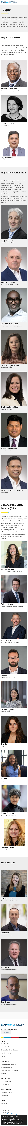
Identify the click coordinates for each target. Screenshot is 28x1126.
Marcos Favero (7, 675)
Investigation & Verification (9, 1070)
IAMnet (3, 1100)
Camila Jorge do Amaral (11, 365)
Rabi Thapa (5, 1002)
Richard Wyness (8, 282)
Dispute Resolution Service (9, 1050)
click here (19, 1123)
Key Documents (6, 1053)
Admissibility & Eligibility (8, 1064)
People (3, 1056)
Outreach (4, 1073)
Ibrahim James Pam (9, 88)
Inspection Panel (6, 1047)
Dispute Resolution (7, 1067)
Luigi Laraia (6, 932)
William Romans (7, 604)
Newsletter (4, 1095)
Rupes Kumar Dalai (9, 448)
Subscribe (5, 1032)
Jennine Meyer (7, 898)
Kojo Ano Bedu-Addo (9, 323)
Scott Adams (6, 640)
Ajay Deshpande (7, 157)
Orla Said (5, 744)
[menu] (24, 2)
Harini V (4, 778)
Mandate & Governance (8, 1044)
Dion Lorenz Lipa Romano (12, 490)
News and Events (6, 1092)
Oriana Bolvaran (7, 813)
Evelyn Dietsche (8, 123)
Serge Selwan (7, 240)
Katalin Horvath (7, 847)
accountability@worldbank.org (9, 1114)
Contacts (4, 1103)
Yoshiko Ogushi (7, 709)
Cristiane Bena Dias (9, 407)
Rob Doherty (6, 967)
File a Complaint (6, 1081)
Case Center (5, 1084)
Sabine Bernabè (7, 569)
